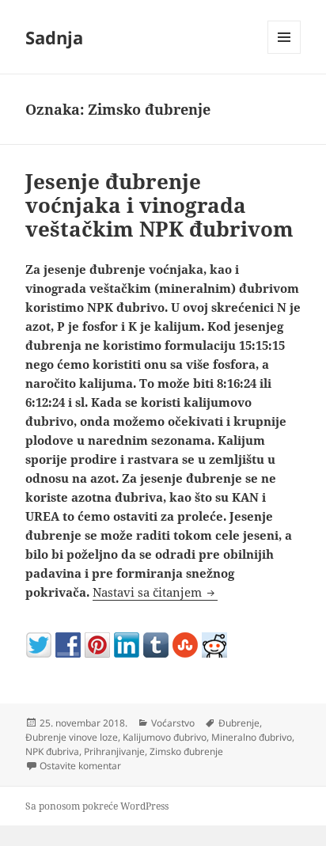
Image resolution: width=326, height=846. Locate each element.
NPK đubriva (52, 751)
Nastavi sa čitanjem (155, 592)
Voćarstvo (173, 723)
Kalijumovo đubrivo (165, 737)
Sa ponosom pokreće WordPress (97, 806)
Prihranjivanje (114, 751)
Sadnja (54, 37)
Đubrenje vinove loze (71, 737)
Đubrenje (239, 723)
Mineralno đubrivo (251, 737)
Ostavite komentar (80, 765)
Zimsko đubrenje (186, 751)
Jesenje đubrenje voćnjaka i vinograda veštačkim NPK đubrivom (159, 205)
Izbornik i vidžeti (284, 53)
